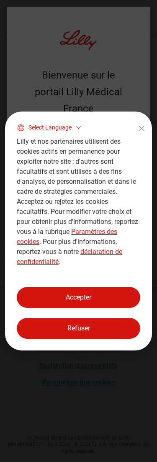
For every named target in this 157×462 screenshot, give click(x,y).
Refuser (78, 328)
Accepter (78, 297)
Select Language (50, 127)
